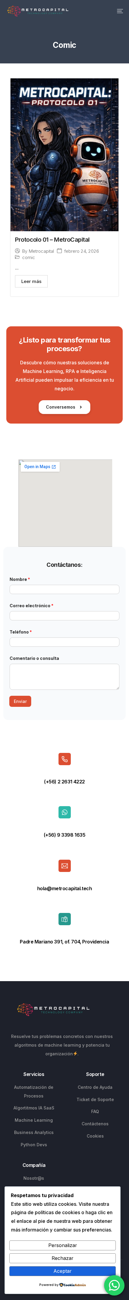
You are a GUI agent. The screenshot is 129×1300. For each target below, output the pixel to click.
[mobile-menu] (114, 11)
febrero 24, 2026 (81, 251)
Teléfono (21, 631)
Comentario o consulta (34, 658)
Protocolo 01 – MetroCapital (52, 239)
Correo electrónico (31, 605)
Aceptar (62, 1271)
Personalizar (62, 1245)
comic (28, 257)
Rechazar (63, 1258)
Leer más (31, 281)
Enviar (20, 701)
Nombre (20, 579)
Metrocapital (41, 251)
